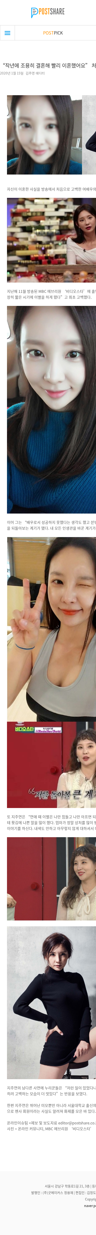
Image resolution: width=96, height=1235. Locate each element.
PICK (53, 33)
